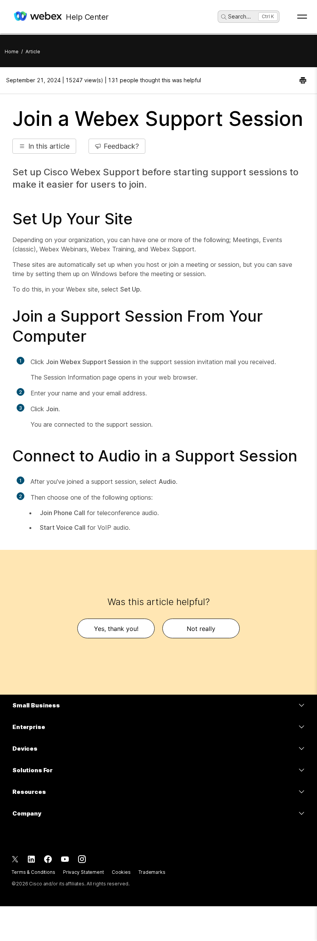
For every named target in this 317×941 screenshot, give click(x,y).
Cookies (121, 872)
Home (12, 51)
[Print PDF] (303, 80)
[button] (44, 146)
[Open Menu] (302, 16)
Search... (239, 16)
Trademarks (151, 872)
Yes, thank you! (116, 628)
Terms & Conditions (33, 872)
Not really (201, 628)
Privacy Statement (83, 872)
